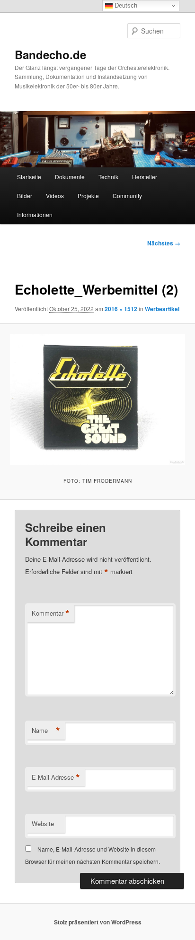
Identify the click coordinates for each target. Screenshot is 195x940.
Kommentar (51, 613)
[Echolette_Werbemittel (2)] (97, 399)
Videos (55, 195)
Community (127, 195)
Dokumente (70, 177)
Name (46, 730)
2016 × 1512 (121, 309)
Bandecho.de (50, 54)
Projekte (88, 195)
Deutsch (125, 5)
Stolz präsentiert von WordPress (98, 922)
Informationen (35, 214)
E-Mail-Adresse (56, 777)
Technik (108, 177)
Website (43, 823)
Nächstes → (163, 243)
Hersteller (144, 177)
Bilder (24, 195)
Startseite (29, 177)
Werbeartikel (162, 309)
